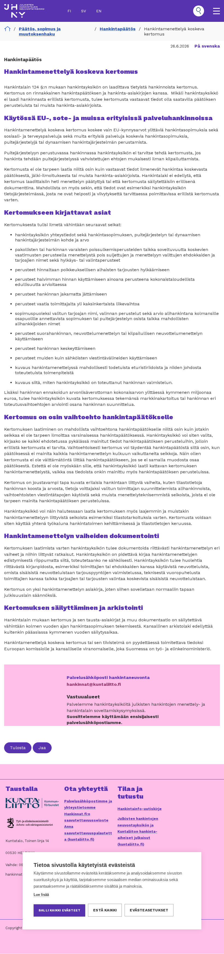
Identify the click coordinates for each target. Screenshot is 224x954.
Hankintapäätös (117, 28)
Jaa (42, 747)
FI (69, 11)
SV (83, 11)
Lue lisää (41, 895)
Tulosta (18, 747)
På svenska (207, 46)
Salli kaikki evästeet (59, 910)
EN (98, 11)
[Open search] (198, 10)
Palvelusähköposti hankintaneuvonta (108, 677)
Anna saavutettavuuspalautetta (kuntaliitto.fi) (88, 833)
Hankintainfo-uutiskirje (139, 809)
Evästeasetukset (149, 910)
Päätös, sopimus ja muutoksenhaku (40, 31)
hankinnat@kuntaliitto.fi (94, 684)
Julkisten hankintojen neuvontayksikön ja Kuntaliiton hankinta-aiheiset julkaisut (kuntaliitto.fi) (137, 831)
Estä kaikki (105, 910)
